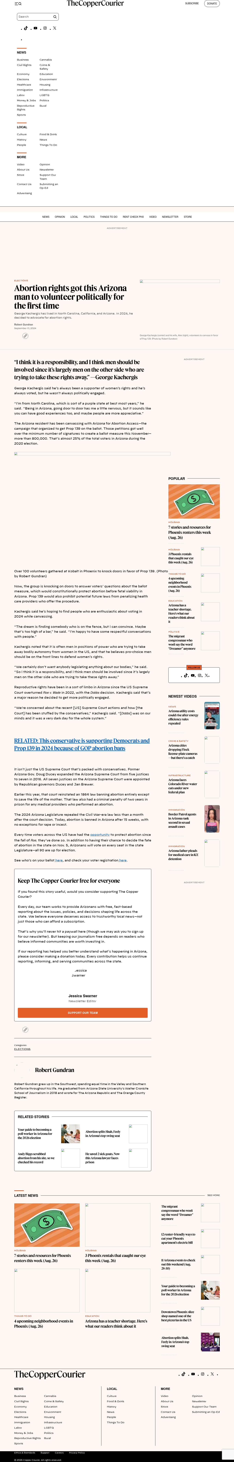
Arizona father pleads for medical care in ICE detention (183, 855)
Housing (45, 85)
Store (20, 175)
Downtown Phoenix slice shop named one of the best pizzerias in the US (177, 1316)
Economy (23, 74)
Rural (43, 106)
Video (20, 164)
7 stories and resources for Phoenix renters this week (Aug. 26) (189, 532)
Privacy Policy (77, 1453)
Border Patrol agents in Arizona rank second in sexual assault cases (182, 820)
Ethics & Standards (24, 1453)
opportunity (100, 834)
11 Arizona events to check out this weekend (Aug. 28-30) (178, 1264)
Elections (23, 79)
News (43, 140)
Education (46, 74)
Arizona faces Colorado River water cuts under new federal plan (182, 786)
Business (23, 60)
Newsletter (47, 170)
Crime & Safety (178, 741)
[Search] (55, 17)
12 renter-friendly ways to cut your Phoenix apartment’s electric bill (178, 1238)
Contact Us (24, 184)
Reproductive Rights (27, 1438)
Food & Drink (48, 134)
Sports (21, 115)
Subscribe (192, 3)
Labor (21, 95)
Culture (22, 134)
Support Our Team (204, 1407)
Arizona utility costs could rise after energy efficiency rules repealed (183, 717)
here (58, 860)
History (21, 140)
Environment (48, 79)
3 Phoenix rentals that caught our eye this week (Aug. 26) (181, 558)
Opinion (45, 164)
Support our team (83, 1013)
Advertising (24, 193)
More (165, 1389)
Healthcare (24, 85)
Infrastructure (49, 90)
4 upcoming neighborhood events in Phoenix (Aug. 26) (180, 584)
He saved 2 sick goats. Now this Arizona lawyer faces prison (102, 1158)
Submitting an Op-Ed (206, 1412)
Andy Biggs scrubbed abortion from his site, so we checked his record (36, 1158)
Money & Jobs (26, 100)
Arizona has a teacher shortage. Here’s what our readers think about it (181, 613)
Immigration (25, 90)
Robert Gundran (23, 324)
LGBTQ (44, 95)
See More (213, 1195)
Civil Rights (24, 65)
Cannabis (46, 60)
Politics (44, 100)
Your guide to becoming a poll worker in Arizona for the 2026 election (35, 1134)
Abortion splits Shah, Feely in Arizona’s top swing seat (102, 1134)
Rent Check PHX (133, 216)
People (21, 145)
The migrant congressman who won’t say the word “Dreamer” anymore (181, 642)
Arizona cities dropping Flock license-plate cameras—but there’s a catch (182, 751)
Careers (59, 1453)
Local (74, 216)
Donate (212, 3)
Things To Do (48, 145)
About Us (23, 170)
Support (45, 1453)
